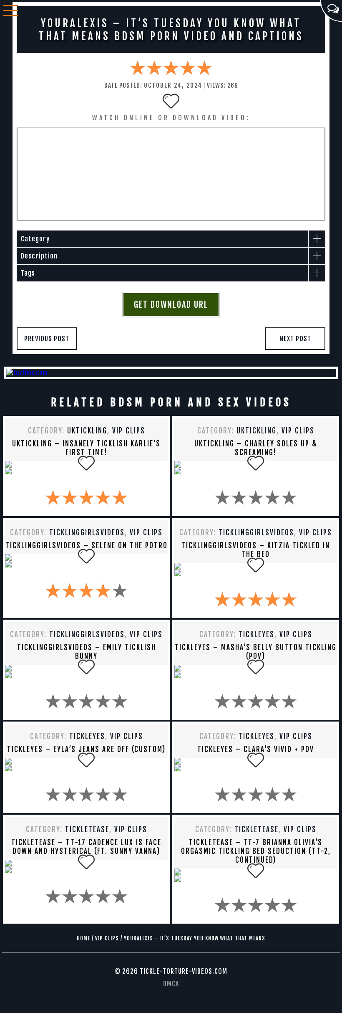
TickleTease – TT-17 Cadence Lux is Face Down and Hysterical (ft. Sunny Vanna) (86, 847)
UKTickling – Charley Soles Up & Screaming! (255, 448)
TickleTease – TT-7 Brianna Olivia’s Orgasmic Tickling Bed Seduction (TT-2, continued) (256, 851)
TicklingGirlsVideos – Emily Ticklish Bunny (86, 652)
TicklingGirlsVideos (87, 532)
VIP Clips (128, 430)
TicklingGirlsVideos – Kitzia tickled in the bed (255, 550)
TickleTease (87, 829)
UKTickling (87, 430)
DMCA (171, 984)
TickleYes (256, 634)
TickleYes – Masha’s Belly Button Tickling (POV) (256, 652)
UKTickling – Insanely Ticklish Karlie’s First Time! (86, 448)
